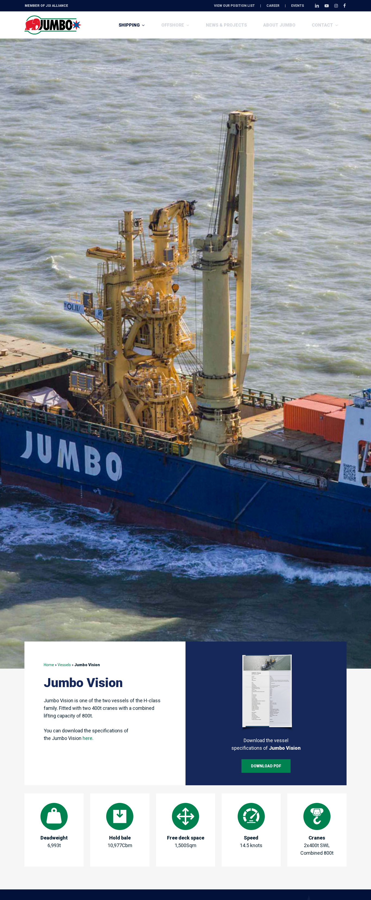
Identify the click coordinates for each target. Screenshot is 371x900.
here (87, 738)
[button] (266, 766)
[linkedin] (317, 6)
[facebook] (344, 6)
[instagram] (336, 6)
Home (49, 665)
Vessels (64, 665)
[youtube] (327, 6)
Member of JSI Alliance (46, 6)
